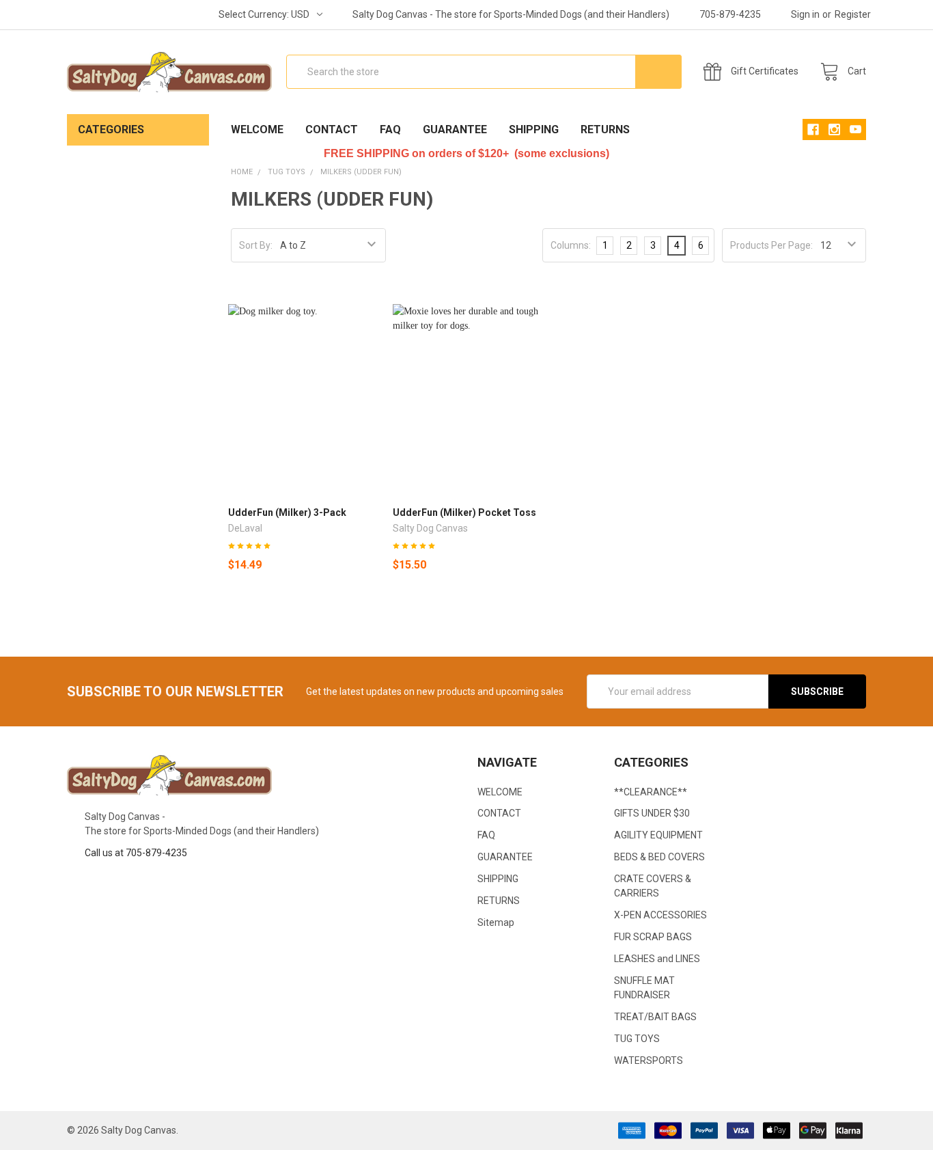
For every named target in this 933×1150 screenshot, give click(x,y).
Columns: (571, 245)
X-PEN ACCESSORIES (660, 914)
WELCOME (257, 129)
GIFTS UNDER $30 (652, 813)
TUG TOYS (637, 1038)
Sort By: (256, 245)
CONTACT (331, 129)
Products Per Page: (771, 245)
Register (853, 14)
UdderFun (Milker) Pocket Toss (464, 512)
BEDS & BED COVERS (659, 856)
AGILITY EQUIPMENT (658, 835)
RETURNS (605, 129)
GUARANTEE (455, 129)
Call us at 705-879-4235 (136, 852)
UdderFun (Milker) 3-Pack (287, 512)
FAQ (390, 129)
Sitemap (495, 922)
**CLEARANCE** (650, 791)
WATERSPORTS (648, 1060)
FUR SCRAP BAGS (653, 936)
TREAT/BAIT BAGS (655, 1016)
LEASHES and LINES (657, 958)
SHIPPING (534, 129)
